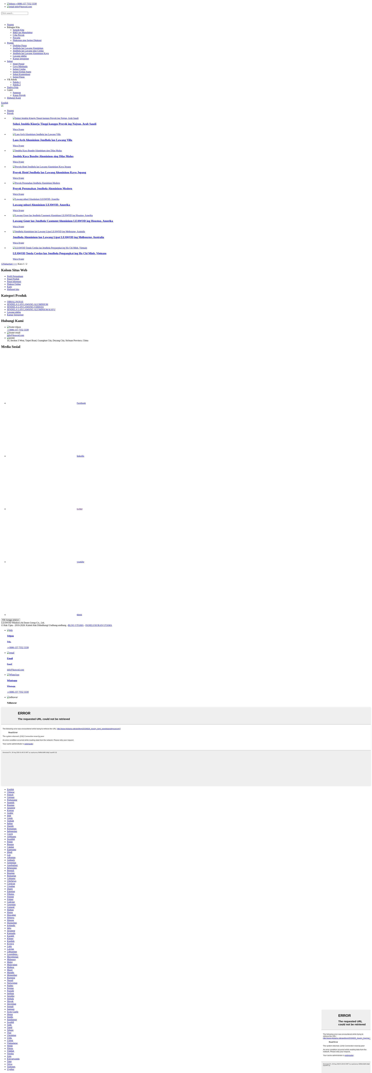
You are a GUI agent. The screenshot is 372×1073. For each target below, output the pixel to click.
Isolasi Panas (19, 77)
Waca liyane (18, 129)
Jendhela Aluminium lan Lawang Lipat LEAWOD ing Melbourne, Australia (58, 237)
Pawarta (16, 37)
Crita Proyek (18, 35)
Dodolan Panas (20, 45)
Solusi (10, 61)
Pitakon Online (14, 284)
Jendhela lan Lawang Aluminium (28, 48)
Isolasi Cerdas (19, 69)
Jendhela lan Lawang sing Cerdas (28, 51)
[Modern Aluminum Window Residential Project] (36, 183)
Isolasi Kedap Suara (22, 71)
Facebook (81, 403)
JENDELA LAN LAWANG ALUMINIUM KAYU (31, 309)
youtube (80, 562)
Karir (9, 287)
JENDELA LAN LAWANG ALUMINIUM (27, 304)
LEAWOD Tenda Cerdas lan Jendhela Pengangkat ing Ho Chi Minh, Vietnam (59, 253)
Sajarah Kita (18, 30)
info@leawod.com (23, 6)
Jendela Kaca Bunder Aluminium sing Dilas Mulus (43, 156)
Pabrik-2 (17, 85)
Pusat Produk (13, 279)
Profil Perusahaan (15, 276)
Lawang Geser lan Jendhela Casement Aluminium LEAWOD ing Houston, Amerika (63, 220)
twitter (80, 509)
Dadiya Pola (12, 87)
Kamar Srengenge (15, 315)
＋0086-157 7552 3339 (26, 3)
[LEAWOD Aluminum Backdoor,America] (36, 199)
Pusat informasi (14, 281)
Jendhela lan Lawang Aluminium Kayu (31, 53)
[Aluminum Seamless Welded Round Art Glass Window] (37, 150)
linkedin (80, 456)
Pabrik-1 (17, 82)
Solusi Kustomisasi (21, 74)
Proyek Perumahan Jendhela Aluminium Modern (42, 188)
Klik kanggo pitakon (10, 620)
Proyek (10, 113)
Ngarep (10, 24)
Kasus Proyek (19, 95)
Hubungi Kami (14, 98)
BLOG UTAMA (76, 625)
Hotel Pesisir (18, 64)
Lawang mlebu (20, 56)
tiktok (79, 614)
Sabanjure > (9, 264)
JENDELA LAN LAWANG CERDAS (25, 307)
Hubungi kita (13, 289)
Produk (10, 43)
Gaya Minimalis (20, 66)
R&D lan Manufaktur (23, 32)
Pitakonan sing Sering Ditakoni (27, 40)
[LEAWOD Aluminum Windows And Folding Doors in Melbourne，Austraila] (49, 231)
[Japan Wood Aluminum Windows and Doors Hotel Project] (42, 166)
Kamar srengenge (21, 58)
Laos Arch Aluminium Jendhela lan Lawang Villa (42, 140)
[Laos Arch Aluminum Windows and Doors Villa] (37, 134)
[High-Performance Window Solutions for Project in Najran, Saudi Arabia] (45, 118)
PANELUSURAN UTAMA (98, 625)
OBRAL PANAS (15, 301)
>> (16, 264)
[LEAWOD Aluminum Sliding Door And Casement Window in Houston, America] (53, 215)
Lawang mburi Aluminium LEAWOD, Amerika (41, 204)
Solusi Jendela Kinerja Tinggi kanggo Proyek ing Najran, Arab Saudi (54, 123)
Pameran (17, 92)
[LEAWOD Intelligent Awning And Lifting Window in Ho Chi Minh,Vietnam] (50, 248)
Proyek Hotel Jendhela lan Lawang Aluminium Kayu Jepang (49, 172)
